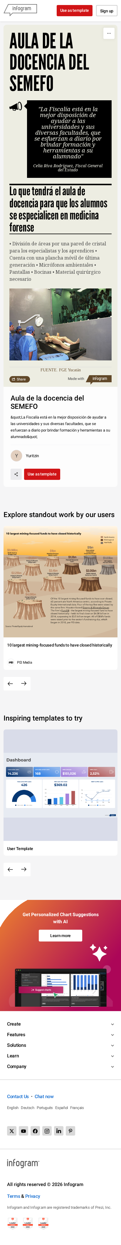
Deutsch (27, 1107)
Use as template (74, 10)
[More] (109, 33)
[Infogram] (20, 10)
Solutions (16, 1045)
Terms (13, 1196)
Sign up (106, 11)
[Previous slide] (10, 683)
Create (14, 1024)
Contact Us (18, 1096)
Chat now (44, 1096)
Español (61, 1107)
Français (77, 1107)
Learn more (60, 935)
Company (16, 1066)
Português (45, 1107)
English (13, 1107)
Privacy (32, 1196)
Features (16, 1034)
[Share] (16, 474)
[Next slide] (23, 683)
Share (21, 379)
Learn (13, 1056)
